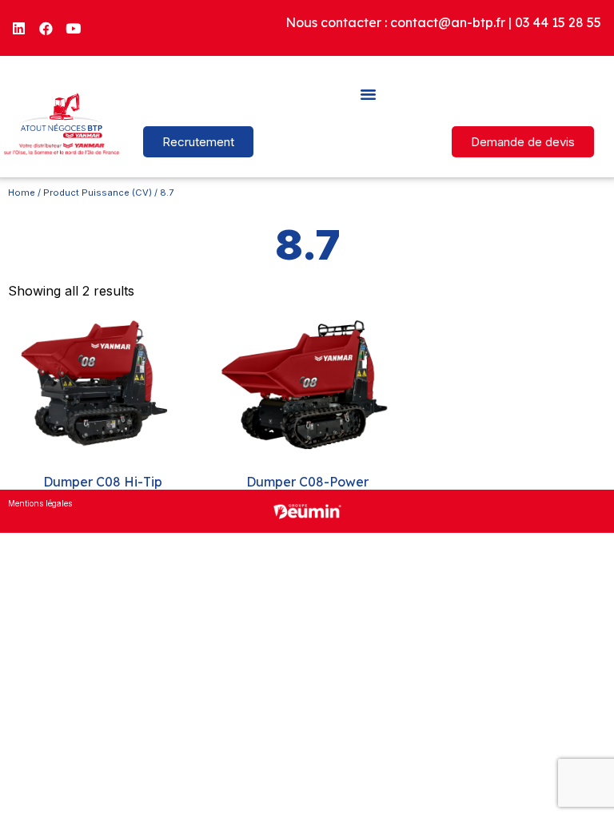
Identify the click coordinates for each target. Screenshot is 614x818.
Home (21, 192)
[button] (368, 93)
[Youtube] (73, 28)
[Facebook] (46, 28)
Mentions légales (40, 503)
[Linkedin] (19, 28)
